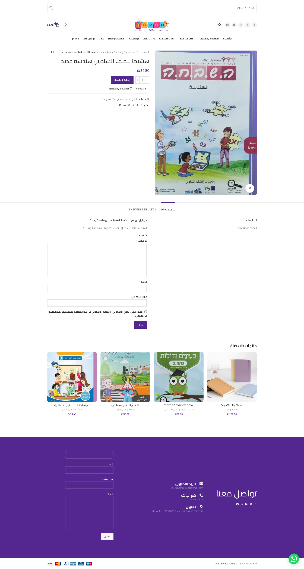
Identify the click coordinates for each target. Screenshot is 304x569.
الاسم (143, 282)
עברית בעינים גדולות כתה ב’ (178, 405)
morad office (221, 563)
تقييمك (142, 234)
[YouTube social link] (234, 25)
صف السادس (106, 52)
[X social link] (247, 25)
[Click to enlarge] (249, 188)
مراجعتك (141, 241)
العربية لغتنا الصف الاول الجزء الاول (72, 405)
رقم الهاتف (107, 479)
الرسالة (110, 494)
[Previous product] (56, 52)
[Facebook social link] (254, 25)
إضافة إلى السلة (122, 80)
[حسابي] (219, 25)
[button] (294, 559)
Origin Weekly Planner (232, 405)
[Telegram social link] (120, 105)
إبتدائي (119, 52)
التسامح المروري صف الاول (125, 405)
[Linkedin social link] (124, 105)
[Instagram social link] (240, 25)
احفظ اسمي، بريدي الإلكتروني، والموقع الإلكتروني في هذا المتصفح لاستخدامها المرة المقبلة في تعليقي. (97, 313)
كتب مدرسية (132, 52)
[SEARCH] (51, 8)
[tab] (168, 207)
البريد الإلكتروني (138, 297)
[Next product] (49, 52)
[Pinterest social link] (227, 25)
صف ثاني (168, 409)
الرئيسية (145, 52)
